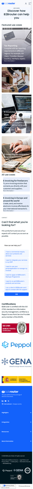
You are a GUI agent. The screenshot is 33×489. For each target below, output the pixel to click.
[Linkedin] (2, 401)
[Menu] (30, 3)
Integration (5, 422)
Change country (17, 404)
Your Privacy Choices (9, 485)
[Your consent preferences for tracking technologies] (24, 486)
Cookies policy (14, 461)
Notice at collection (5, 487)
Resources (5, 432)
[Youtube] (5, 401)
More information (7, 441)
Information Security (25, 461)
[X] (8, 401)
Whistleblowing (7, 463)
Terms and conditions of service (10, 460)
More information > (9, 61)
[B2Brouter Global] (8, 3)
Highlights (5, 412)
